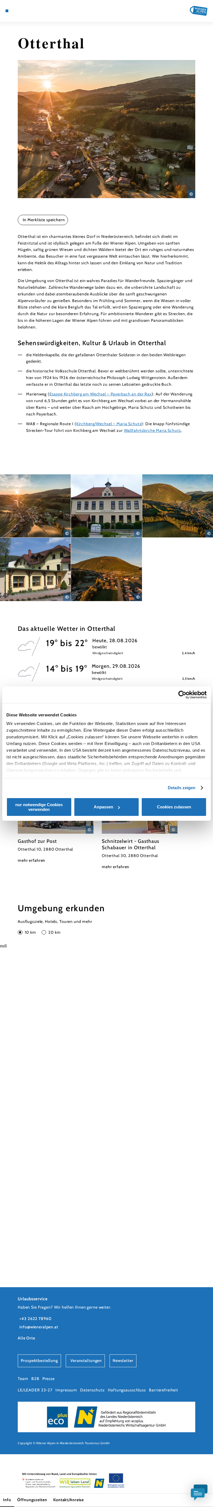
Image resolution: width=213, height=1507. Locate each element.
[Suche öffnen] (32, 10)
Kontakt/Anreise (68, 1499)
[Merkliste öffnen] (27, 10)
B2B (35, 1378)
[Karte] (17, 10)
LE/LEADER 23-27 (35, 1390)
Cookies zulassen (174, 806)
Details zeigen (181, 787)
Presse (48, 1378)
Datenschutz (92, 1390)
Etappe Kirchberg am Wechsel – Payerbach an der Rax (100, 394)
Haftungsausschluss (127, 1390)
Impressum (66, 1390)
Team (23, 1378)
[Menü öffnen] (7, 10)
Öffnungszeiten (32, 1499)
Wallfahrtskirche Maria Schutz (152, 430)
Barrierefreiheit (163, 1390)
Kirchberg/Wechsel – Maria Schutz (109, 423)
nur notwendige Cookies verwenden (39, 807)
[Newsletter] (22, 10)
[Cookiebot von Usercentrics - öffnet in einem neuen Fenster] (182, 695)
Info (7, 1499)
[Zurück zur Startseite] (198, 11)
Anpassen (103, 806)
